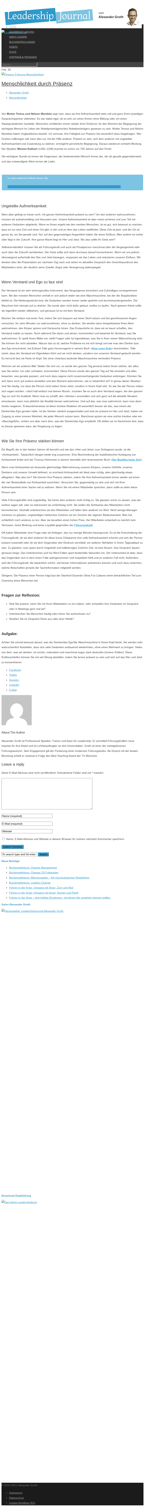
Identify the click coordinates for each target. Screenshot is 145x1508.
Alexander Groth (19, 92)
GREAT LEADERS (18, 36)
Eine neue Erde (102, 348)
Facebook (15, 669)
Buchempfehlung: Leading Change (30, 882)
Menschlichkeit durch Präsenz (37, 84)
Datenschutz (16, 1497)
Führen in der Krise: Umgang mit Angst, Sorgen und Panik (43, 892)
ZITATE (12, 52)
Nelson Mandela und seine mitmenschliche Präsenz (38, 186)
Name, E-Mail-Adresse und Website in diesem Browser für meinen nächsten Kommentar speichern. (65, 838)
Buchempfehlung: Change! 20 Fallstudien (34, 872)
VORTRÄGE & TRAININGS (23, 57)
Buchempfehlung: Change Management (33, 867)
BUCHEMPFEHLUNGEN (22, 42)
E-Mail (13, 689)
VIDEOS (13, 46)
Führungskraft (83, 525)
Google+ (14, 679)
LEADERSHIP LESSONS (21, 32)
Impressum (15, 1492)
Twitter (13, 674)
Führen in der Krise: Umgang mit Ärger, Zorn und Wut (41, 887)
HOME (12, 26)
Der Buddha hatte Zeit (126, 459)
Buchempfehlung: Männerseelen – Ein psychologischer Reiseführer (49, 877)
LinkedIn (14, 684)
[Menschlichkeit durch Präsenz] (23, 74)
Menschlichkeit (18, 97)
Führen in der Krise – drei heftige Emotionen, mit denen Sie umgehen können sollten (59, 897)
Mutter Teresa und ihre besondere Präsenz (95, 186)
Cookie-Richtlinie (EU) (22, 1502)
